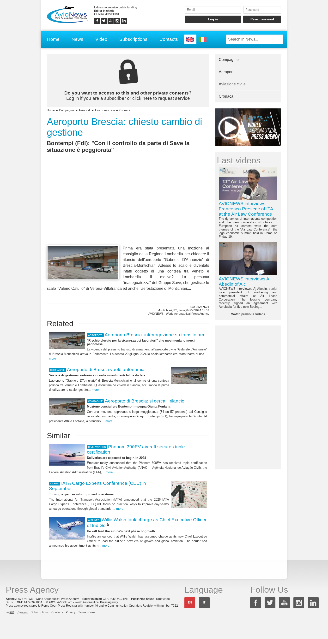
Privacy (70, 612)
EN (190, 602)
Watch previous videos (248, 314)
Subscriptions (133, 39)
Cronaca (125, 110)
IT (204, 602)
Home (53, 39)
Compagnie (66, 110)
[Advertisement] (128, 208)
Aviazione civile (105, 110)
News (77, 39)
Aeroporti (85, 110)
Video (101, 39)
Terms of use (86, 612)
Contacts (168, 39)
